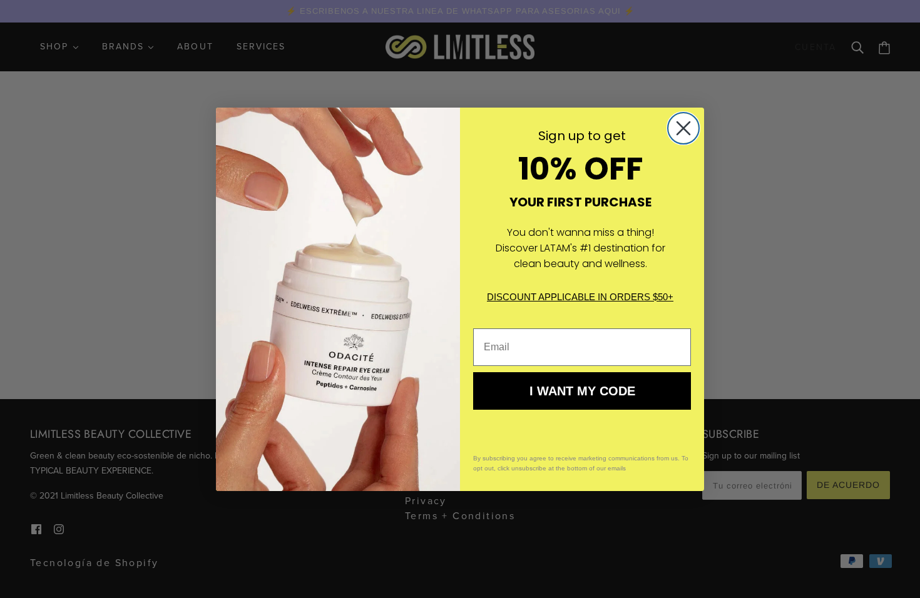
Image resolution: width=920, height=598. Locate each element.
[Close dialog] (683, 128)
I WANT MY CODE (582, 391)
